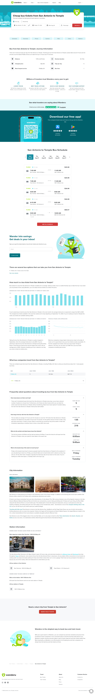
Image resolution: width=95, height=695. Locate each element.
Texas (17, 556)
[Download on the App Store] (57, 127)
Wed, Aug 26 (52, 25)
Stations (80, 38)
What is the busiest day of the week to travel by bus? (25, 447)
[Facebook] (5, 682)
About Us (61, 677)
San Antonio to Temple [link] (40, 663)
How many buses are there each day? (21, 398)
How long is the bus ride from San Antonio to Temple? (25, 414)
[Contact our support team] (91, 691)
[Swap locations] (29, 25)
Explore (54, 2)
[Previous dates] (25, 157)
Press (60, 682)
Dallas (11, 517)
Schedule (14, 38)
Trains (32, 2)
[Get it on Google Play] (73, 127)
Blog (60, 2)
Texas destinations (64, 516)
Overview (25, 38)
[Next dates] (69, 157)
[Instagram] (2, 682)
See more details (14, 273)
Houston (78, 516)
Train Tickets (43, 679)
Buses (25, 2)
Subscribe (14, 255)
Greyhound (76, 554)
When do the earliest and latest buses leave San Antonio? (26, 431)
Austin (73, 516)
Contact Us (80, 677)
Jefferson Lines (66, 554)
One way (17, 21)
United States (20, 663)
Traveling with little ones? (16, 509)
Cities (69, 38)
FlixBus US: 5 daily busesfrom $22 (20, 270)
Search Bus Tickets (47, 611)
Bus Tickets (12, 663)
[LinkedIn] (8, 682)
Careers (60, 684)
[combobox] (20, 25)
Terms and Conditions (82, 690)
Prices (36, 38)
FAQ (58, 38)
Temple (31, 663)
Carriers (47, 38)
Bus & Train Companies (43, 2)
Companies (80, 679)
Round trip (25, 21)
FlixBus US (13, 374)
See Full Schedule (47, 224)
